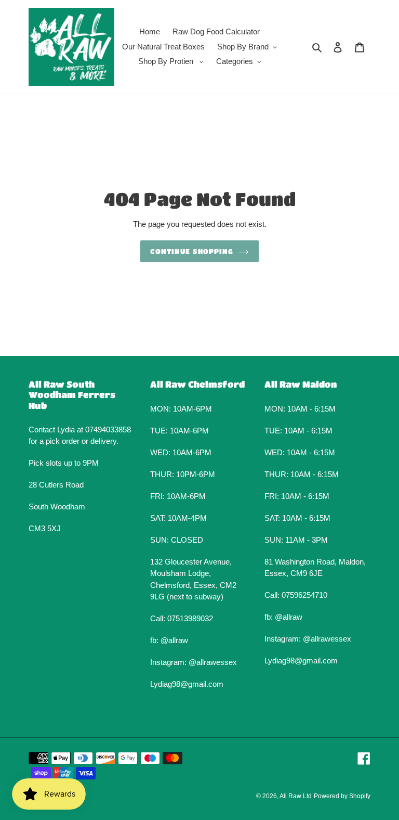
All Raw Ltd (296, 796)
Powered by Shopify (342, 796)
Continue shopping (191, 251)
